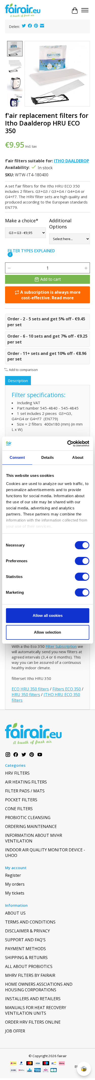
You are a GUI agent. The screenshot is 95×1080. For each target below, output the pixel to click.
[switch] (82, 561)
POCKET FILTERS (21, 800)
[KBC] (29, 1070)
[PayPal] (21, 1063)
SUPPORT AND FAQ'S (25, 940)
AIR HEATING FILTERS (26, 782)
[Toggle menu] (85, 11)
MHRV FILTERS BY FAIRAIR (30, 975)
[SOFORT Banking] (62, 1063)
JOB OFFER (15, 1031)
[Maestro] (46, 1063)
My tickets (14, 893)
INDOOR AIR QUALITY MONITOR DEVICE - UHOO (45, 852)
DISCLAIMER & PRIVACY (27, 931)
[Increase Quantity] (85, 268)
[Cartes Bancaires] (53, 1070)
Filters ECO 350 (66, 689)
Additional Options (60, 223)
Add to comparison (23, 369)
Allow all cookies (48, 615)
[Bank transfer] (13, 1070)
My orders (15, 884)
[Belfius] (21, 1070)
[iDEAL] (13, 1063)
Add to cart (50, 279)
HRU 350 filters (26, 694)
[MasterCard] (29, 1063)
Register (13, 875)
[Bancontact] (54, 1063)
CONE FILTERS (19, 808)
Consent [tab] (17, 457)
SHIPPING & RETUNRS (26, 957)
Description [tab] (18, 380)
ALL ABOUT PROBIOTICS (28, 966)
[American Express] (37, 1070)
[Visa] (37, 1063)
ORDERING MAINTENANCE (31, 826)
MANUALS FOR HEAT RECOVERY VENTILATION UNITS (35, 1010)
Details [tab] (47, 457)
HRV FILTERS (17, 773)
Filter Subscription (61, 646)
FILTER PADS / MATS (25, 791)
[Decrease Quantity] (9, 268)
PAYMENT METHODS (25, 948)
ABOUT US (15, 913)
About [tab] (77, 457)
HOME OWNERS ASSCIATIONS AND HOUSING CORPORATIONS (38, 987)
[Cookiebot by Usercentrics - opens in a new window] (67, 443)
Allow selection (47, 632)
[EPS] (46, 1070)
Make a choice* (21, 220)
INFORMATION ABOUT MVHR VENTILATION (33, 838)
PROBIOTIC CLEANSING (27, 817)
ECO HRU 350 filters (30, 689)
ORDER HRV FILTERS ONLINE (33, 1022)
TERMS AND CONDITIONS (30, 922)
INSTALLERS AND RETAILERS (33, 998)
